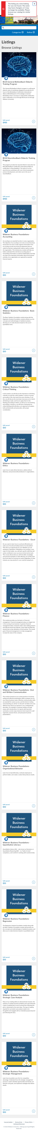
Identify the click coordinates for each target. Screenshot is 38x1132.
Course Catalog (8, 1122)
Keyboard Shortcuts (19, 1124)
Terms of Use (18, 1122)
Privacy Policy (29, 1122)
